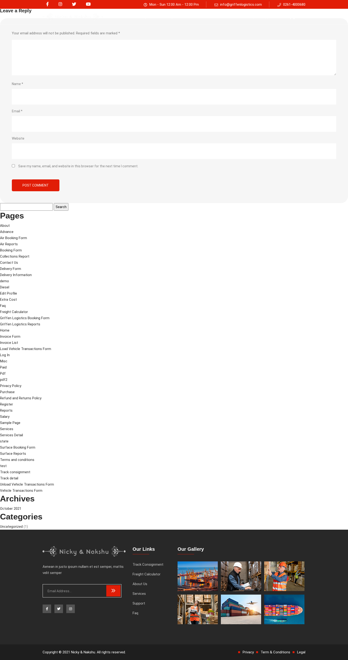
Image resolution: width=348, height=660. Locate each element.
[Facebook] (47, 4)
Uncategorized (11, 526)
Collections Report (14, 256)
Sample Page (10, 423)
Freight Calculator (180, 16)
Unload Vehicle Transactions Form (27, 484)
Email (17, 111)
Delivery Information (16, 275)
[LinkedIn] (60, 4)
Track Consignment (148, 564)
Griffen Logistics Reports (20, 324)
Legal (301, 652)
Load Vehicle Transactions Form (25, 349)
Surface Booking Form (17, 447)
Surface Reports (13, 453)
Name (17, 84)
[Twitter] (74, 4)
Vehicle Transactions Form (21, 490)
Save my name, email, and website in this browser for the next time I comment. (78, 166)
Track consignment (141, 16)
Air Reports (9, 244)
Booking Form (11, 250)
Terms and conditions (17, 460)
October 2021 (10, 508)
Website (18, 138)
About (5, 225)
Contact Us (9, 262)
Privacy (248, 652)
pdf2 (3, 380)
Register (6, 404)
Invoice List (9, 343)
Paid (3, 367)
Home (4, 330)
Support (268, 16)
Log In (5, 355)
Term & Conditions (275, 652)
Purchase (7, 392)
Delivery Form (10, 269)
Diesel (4, 287)
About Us (211, 16)
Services (233, 16)
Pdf (3, 373)
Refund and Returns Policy (20, 398)
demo (4, 281)
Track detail (9, 478)
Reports (6, 410)
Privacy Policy (10, 386)
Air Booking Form (13, 238)
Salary (4, 416)
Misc (3, 361)
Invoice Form (10, 336)
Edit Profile (8, 293)
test (3, 466)
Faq (251, 16)
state (4, 441)
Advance (6, 232)
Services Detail (11, 435)
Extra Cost (8, 299)
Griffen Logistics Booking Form (24, 318)
